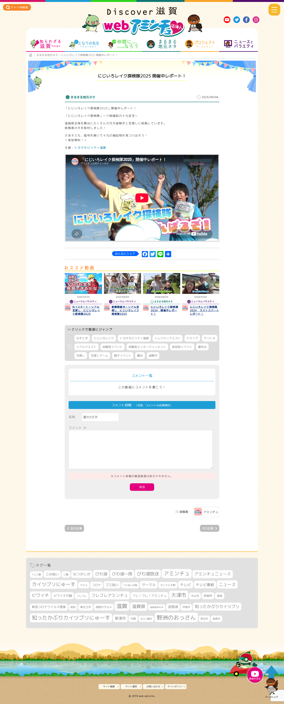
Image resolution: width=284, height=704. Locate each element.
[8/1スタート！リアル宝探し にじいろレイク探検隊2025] (83, 283)
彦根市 (208, 596)
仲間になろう (123, 44)
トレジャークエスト (168, 338)
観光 (140, 356)
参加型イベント (182, 347)
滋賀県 (138, 606)
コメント (78, 428)
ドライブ (192, 338)
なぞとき (82, 338)
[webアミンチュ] (142, 14)
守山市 (195, 596)
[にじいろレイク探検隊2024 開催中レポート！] (161, 283)
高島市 (216, 618)
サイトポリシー (176, 686)
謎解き (153, 356)
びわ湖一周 (122, 574)
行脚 (133, 618)
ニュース (227, 584)
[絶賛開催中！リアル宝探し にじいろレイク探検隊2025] (122, 283)
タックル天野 (167, 585)
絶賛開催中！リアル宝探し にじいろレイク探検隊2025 (125, 310)
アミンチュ (211, 512)
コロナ (96, 585)
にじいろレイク (104, 338)
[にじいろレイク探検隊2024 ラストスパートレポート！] (200, 283)
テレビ (185, 584)
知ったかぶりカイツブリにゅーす (71, 617)
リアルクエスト (86, 347)
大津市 (178, 595)
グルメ (84, 585)
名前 (72, 417)
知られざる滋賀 (45, 44)
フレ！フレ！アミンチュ (150, 595)
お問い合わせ (153, 686)
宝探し (80, 356)
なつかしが (81, 574)
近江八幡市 (146, 618)
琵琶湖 (173, 607)
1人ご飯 (36, 574)
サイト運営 (131, 686)
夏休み (202, 347)
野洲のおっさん (176, 617)
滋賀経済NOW (156, 607)
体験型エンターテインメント (147, 347)
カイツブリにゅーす (53, 584)
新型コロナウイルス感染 (49, 607)
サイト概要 (109, 686)
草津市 (120, 618)
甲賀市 (186, 607)
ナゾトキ (209, 338)
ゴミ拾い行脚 (130, 585)
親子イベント (122, 356)
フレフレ (82, 596)
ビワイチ (40, 595)
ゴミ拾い (112, 584)
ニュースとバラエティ (239, 44)
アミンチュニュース (212, 574)
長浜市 (204, 618)
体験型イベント (112, 347)
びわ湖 (101, 574)
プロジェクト (200, 44)
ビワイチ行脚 (63, 595)
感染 (219, 596)
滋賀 (121, 606)
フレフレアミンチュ (109, 595)
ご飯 (65, 574)
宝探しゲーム (99, 356)
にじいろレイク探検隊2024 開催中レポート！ (164, 310)
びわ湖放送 (148, 574)
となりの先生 (84, 44)
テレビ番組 (205, 584)
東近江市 (85, 607)
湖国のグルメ (104, 607)
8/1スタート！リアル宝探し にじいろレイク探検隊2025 (86, 310)
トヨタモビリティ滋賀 (90, 148)
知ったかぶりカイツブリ (217, 606)
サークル (149, 584)
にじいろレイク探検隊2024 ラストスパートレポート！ (204, 310)
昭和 (73, 607)
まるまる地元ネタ (161, 44)
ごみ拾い (52, 574)
